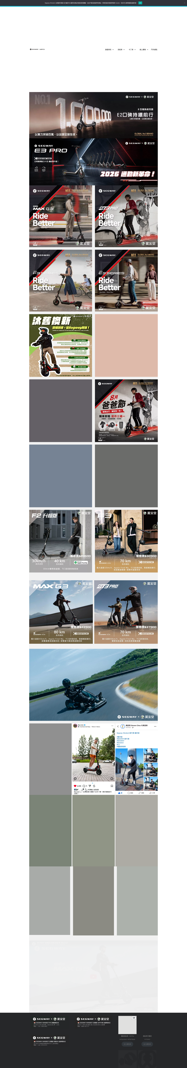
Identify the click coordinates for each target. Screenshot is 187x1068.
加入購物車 (127, 1044)
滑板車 (120, 50)
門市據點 (154, 50)
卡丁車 (131, 50)
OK (140, 3)
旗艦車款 (108, 50)
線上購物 (143, 50)
